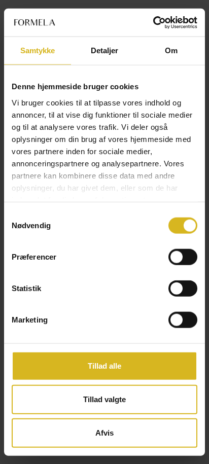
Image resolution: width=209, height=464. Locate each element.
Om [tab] (171, 50)
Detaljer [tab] (105, 50)
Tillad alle (104, 366)
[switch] (182, 257)
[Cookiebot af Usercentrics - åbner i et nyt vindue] (153, 22)
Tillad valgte (104, 399)
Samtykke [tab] (37, 50)
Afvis (104, 432)
